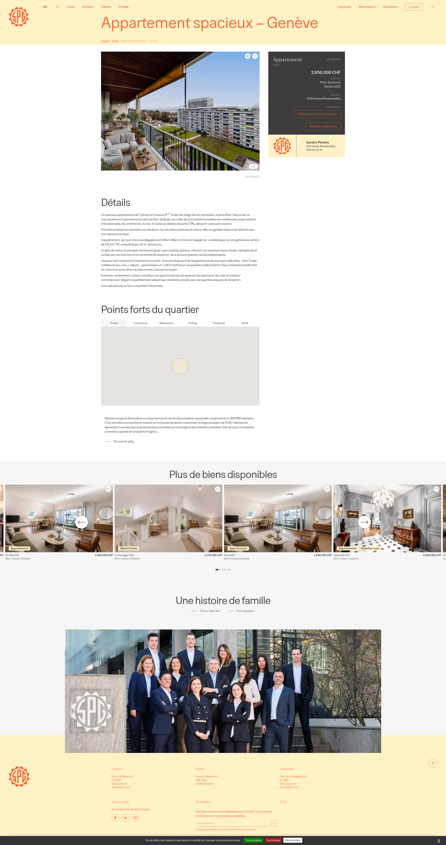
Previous (101, 111)
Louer (71, 7)
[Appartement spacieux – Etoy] (278, 518)
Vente (115, 41)
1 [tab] (216, 569)
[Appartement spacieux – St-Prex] (59, 518)
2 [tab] (220, 569)
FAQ (283, 802)
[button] (57, 7)
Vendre (106, 7)
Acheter (87, 7)
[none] (45, 6)
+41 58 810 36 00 (205, 783)
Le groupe (344, 7)
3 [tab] (222, 569)
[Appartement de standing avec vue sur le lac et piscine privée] (387, 518)
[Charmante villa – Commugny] (168, 518)
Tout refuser (273, 840)
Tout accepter (253, 840)
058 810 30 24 (314, 150)
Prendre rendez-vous (323, 126)
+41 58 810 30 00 (121, 787)
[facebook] (115, 818)
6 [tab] (229, 569)
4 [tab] (224, 569)
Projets (124, 7)
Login (433, 7)
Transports (219, 323)
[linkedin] (125, 818)
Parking (192, 323)
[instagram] (135, 818)
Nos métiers (367, 7)
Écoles (114, 323)
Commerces (140, 323)
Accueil (105, 41)
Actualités (390, 7)
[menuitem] (45, 6)
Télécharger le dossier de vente (317, 114)
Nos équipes (245, 611)
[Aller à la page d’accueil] (19, 786)
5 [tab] (227, 569)
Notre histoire (210, 611)
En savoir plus (124, 441)
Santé (244, 323)
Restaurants (166, 323)
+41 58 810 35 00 (289, 787)
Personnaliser (293, 840)
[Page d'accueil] (19, 26)
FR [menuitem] (45, 7)
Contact (414, 7)
